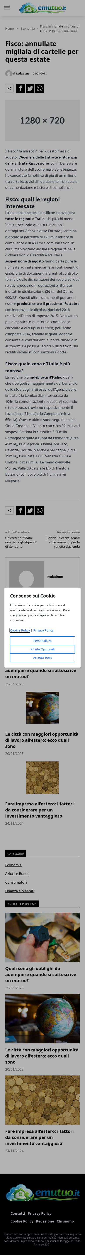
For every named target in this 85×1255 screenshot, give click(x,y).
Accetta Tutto (42, 658)
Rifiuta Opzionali (43, 649)
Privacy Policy (43, 630)
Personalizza (42, 641)
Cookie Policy (20, 630)
